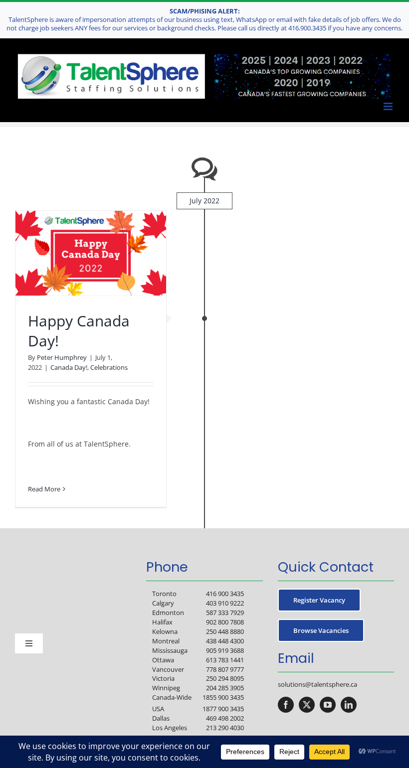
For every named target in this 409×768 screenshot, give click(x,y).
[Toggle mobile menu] (389, 106)
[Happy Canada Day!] (90, 253)
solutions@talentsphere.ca (317, 684)
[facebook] (286, 705)
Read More (44, 488)
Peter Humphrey (62, 357)
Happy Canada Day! (79, 330)
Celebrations (109, 367)
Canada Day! (68, 367)
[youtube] (328, 705)
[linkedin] (349, 705)
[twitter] (307, 705)
